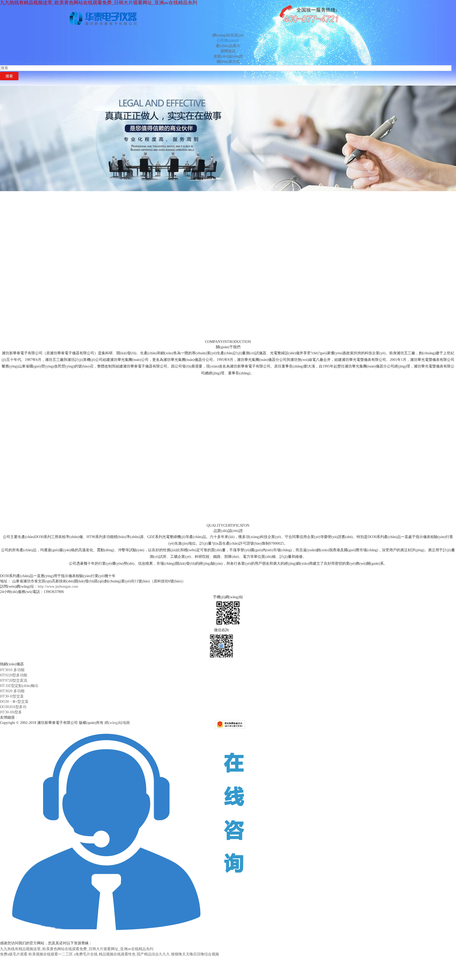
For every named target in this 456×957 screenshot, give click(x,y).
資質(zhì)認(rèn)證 (228, 56)
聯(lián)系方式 (228, 62)
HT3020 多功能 (12, 691)
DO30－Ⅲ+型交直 (14, 702)
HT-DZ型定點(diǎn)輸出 (19, 686)
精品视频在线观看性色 (117, 954)
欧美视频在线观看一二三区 (50, 954)
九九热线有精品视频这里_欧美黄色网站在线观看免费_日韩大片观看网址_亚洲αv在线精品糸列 (98, 2)
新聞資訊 (228, 51)
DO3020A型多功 (13, 707)
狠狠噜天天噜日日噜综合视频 (195, 954)
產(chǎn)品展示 (228, 46)
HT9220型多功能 (13, 675)
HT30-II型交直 (12, 696)
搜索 (9, 76)
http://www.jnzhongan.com (58, 586)
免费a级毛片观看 (13, 954)
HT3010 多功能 (12, 670)
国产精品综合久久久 (153, 954)
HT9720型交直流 (13, 680)
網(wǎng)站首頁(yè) (228, 35)
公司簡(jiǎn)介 (228, 41)
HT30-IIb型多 (11, 712)
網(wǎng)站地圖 (117, 723)
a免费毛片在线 (86, 954)
